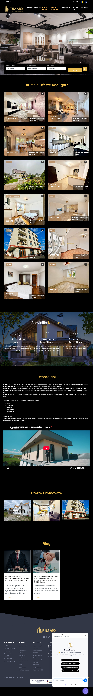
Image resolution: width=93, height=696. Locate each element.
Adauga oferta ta (9, 658)
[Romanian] (82, 2)
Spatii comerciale (24, 670)
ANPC (6, 646)
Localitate (50, 65)
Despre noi (75, 8)
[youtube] (46, 637)
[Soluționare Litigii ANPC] (38, 681)
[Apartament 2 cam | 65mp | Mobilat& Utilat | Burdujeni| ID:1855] (24, 106)
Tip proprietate (31, 65)
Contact (84, 7)
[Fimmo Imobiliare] (46, 630)
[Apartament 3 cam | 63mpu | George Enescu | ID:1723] (24, 282)
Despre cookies (8, 651)
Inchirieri (37, 7)
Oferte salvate (75, 1)
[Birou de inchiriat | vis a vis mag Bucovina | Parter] (68, 277)
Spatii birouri (22, 667)
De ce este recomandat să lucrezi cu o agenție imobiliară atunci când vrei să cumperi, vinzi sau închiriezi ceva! (46, 579)
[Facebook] (44, 637)
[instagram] (49, 637)
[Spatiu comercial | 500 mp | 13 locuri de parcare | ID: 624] (24, 243)
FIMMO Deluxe (44, 8)
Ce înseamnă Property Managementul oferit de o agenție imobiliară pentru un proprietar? (17, 578)
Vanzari (30, 7)
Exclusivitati (66, 7)
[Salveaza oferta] (42, 93)
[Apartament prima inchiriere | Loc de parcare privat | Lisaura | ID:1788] (68, 141)
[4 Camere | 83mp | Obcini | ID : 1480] (68, 175)
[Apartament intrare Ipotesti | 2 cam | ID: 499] (24, 209)
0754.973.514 (9, 1)
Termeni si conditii (9, 648)
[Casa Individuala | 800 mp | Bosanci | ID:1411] (24, 175)
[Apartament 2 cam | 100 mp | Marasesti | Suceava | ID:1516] (68, 106)
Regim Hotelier (54, 8)
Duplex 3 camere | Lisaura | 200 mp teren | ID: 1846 (17, 510)
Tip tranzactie (10, 65)
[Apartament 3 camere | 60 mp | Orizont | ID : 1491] (68, 243)
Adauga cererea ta (9, 661)
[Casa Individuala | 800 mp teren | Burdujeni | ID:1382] (24, 141)
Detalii (9, 597)
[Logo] (13, 9)
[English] (86, 2)
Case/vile (21, 664)
